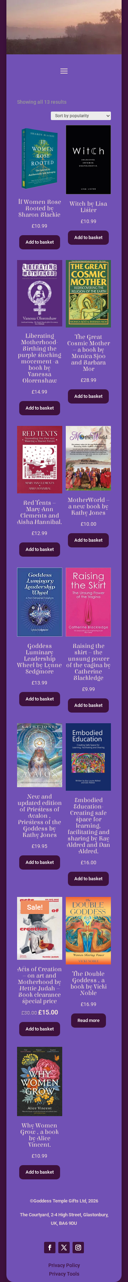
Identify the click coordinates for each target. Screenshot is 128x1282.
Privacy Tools (64, 1274)
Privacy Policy (64, 1265)
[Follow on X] (64, 1247)
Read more (89, 1020)
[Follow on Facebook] (49, 1247)
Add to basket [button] (40, 242)
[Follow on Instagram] (78, 1247)
